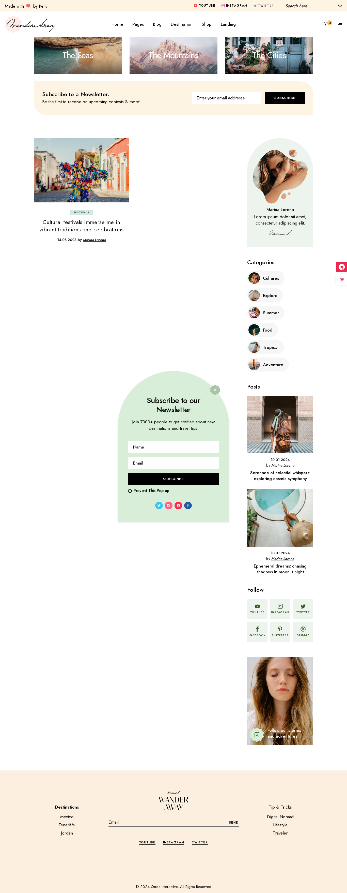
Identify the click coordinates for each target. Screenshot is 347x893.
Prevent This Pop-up (151, 491)
